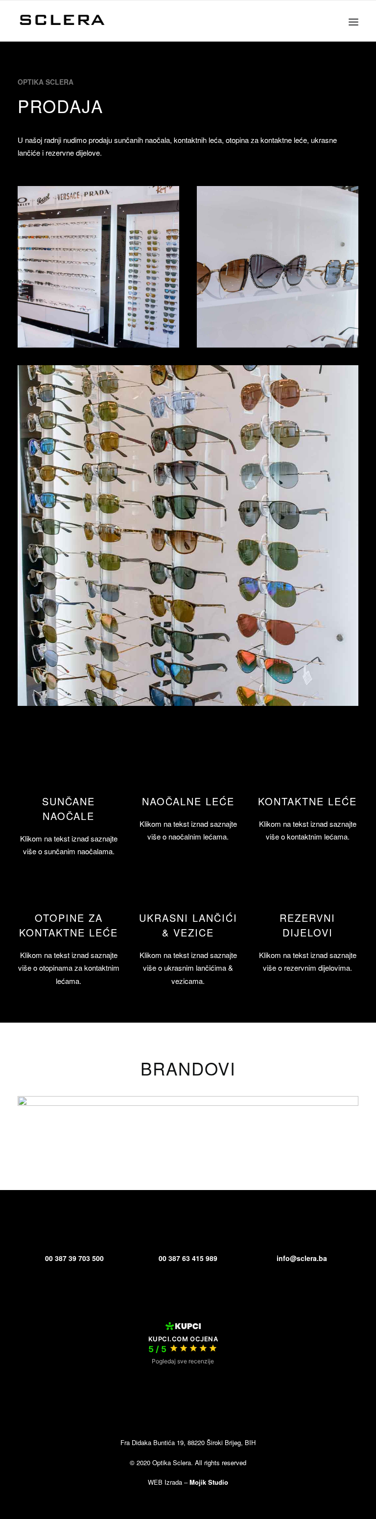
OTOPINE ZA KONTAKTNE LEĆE (68, 925)
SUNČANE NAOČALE (68, 808)
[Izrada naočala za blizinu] (68, 774)
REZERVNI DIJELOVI (307, 925)
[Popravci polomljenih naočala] (307, 890)
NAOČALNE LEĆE (188, 801)
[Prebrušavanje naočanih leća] (68, 890)
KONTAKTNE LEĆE (307, 801)
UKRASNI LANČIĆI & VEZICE (188, 925)
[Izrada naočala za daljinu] (188, 774)
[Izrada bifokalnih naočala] (188, 890)
